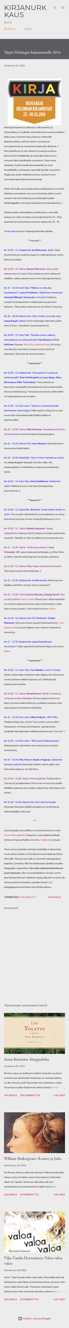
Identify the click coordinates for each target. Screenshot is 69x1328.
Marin (23, 835)
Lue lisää (59, 1095)
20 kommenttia (30, 1095)
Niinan (14, 835)
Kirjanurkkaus (25, 11)
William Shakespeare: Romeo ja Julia (32, 1158)
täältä (57, 518)
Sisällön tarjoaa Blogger (36, 1318)
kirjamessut (28, 897)
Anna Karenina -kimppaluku (26, 1059)
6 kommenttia (29, 1299)
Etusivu (9, 29)
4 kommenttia (29, 1194)
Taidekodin (46, 839)
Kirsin (7, 835)
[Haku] (55, 6)
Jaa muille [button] (54, 897)
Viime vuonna (28, 599)
